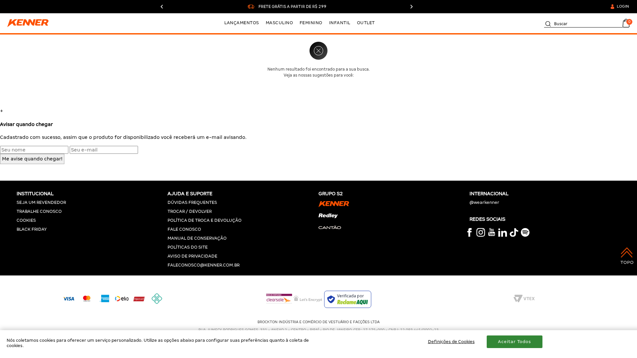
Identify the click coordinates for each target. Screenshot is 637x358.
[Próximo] (411, 6)
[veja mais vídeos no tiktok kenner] (514, 235)
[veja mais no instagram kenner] (480, 235)
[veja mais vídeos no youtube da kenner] (492, 234)
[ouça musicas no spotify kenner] (525, 235)
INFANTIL (339, 22)
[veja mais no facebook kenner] (469, 235)
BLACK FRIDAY (32, 229)
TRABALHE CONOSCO (39, 211)
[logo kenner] (32, 23)
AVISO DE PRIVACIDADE (192, 256)
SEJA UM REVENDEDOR (41, 202)
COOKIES (26, 220)
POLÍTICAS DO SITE (188, 247)
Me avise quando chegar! (32, 158)
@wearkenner (484, 202)
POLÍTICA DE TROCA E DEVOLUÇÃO (205, 220)
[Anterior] (162, 6)
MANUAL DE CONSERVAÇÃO (197, 238)
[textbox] (583, 23)
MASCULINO (279, 22)
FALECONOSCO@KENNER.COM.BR (204, 265)
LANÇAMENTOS (241, 22)
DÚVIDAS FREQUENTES (192, 202)
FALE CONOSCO (184, 229)
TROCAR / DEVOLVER (190, 211)
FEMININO (311, 22)
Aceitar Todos (514, 341)
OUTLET (366, 22)
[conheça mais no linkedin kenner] (502, 235)
